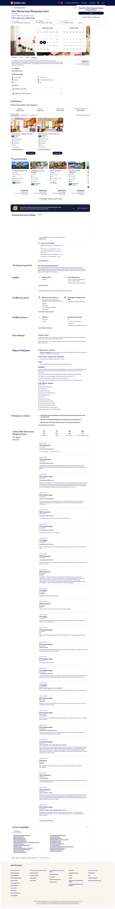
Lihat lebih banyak (43, 285)
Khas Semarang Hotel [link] (55, 838)
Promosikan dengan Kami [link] (55, 879)
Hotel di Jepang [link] (14, 880)
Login (102, 3)
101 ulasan (15, 439)
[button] (44, 35)
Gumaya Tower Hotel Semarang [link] (21, 845)
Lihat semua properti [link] (19, 7)
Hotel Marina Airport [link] (55, 842)
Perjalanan (92, 3)
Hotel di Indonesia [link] (15, 872)
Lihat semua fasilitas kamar (45, 327)
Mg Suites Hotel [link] (17, 846)
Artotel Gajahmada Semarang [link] (58, 835)
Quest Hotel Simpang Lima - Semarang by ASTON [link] (26, 842)
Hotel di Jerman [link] (14, 885)
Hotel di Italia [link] (14, 888)
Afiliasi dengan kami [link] (54, 874)
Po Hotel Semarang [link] (18, 844)
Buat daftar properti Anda (72, 3)
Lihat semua (15, 85)
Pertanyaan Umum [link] (34, 875)
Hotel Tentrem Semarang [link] (20, 841)
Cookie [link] (70, 877)
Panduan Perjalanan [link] (92, 877)
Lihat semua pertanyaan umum (46, 425)
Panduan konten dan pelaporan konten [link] (76, 881)
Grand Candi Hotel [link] (55, 845)
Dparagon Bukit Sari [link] (18, 837)
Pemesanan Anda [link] (34, 872)
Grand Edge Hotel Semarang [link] (57, 848)
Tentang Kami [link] (91, 872)
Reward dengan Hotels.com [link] (94, 880)
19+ (87, 53)
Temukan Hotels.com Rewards (91, 17)
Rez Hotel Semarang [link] (55, 841)
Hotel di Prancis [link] (14, 895)
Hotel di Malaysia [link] (14, 875)
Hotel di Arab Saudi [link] (15, 883)
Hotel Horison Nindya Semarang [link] (22, 835)
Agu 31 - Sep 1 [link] (40, 110)
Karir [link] (89, 875)
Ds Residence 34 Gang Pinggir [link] (21, 849)
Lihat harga (30, 153)
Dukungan (84, 3)
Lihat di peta (42, 238)
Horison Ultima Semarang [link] (57, 844)
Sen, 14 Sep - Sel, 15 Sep (45, 22)
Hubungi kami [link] (33, 877)
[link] (91, 22)
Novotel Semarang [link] (55, 837)
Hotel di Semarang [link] (32, 857)
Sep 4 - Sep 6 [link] (60, 110)
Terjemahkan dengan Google (46, 449)
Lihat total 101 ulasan (17, 70)
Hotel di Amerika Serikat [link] (16, 877)
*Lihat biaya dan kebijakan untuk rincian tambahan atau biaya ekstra (54, 290)
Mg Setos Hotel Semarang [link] (57, 849)
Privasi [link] (70, 875)
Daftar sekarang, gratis (82, 208)
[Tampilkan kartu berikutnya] (89, 178)
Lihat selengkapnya (43, 260)
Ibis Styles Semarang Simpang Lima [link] (59, 839)
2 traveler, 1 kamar (68, 22)
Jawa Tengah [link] (23, 857)
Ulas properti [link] (33, 880)
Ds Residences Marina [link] (56, 851)
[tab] (16, 831)
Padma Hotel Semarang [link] (19, 839)
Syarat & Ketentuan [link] (73, 872)
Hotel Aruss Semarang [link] (19, 838)
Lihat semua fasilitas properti (46, 311)
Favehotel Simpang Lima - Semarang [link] (23, 848)
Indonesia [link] (17, 857)
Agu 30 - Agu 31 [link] (20, 110)
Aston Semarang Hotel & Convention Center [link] (62, 846)
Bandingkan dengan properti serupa (51, 199)
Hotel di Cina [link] (13, 890)
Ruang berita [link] (52, 876)
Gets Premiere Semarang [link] (20, 852)
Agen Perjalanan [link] (53, 881)
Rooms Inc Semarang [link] (18, 851)
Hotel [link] (13, 857)
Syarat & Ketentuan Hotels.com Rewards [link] (76, 885)
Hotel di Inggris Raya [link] (15, 893)
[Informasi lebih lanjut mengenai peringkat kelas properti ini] (16, 13)
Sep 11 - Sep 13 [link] (80, 110)
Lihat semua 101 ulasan (46, 820)
